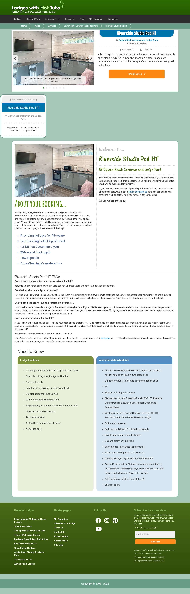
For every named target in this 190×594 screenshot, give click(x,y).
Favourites (97, 19)
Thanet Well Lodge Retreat (27, 535)
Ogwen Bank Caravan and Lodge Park (81, 26)
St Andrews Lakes (23, 526)
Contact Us (113, 19)
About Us (58, 528)
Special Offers (33, 19)
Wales (37, 26)
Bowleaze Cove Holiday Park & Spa (31, 539)
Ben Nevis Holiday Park (25, 543)
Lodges (17, 19)
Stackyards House (23, 559)
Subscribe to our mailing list (146, 528)
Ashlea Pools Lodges (24, 564)
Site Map (58, 545)
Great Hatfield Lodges (24, 548)
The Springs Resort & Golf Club (29, 530)
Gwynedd (52, 26)
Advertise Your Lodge (64, 523)
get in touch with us (137, 191)
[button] (43, 88)
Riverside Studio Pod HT (116, 26)
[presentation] (15, 58)
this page (105, 338)
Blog (82, 19)
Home (24, 26)
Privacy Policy (61, 536)
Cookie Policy (61, 540)
